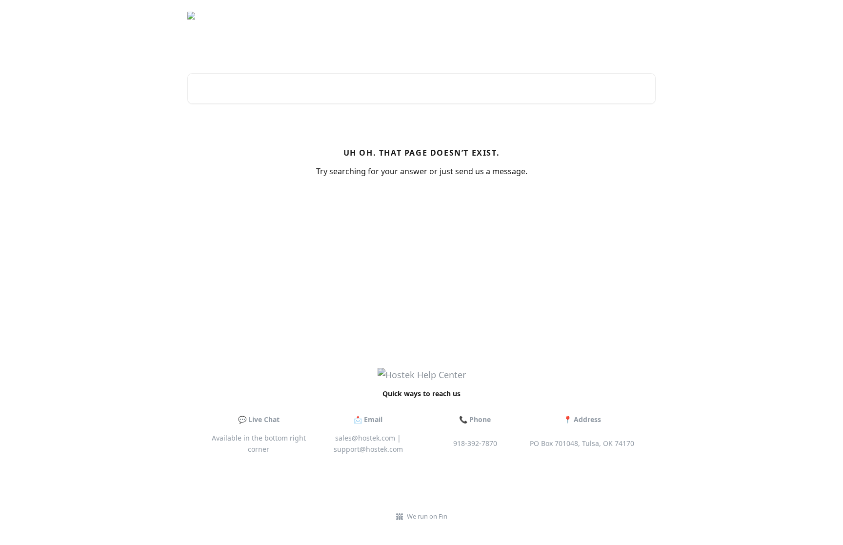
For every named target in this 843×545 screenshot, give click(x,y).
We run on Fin (427, 516)
